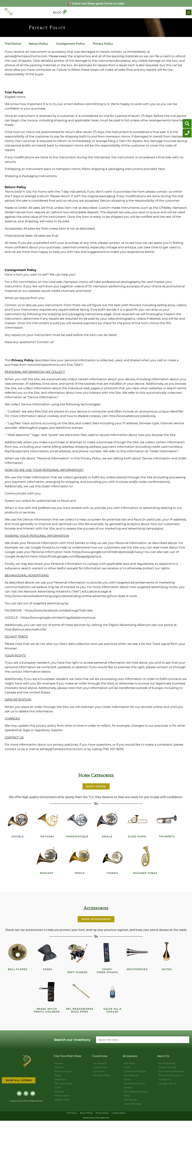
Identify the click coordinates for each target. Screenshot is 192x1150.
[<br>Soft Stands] (77, 952)
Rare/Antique (77, 836)
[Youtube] (32, 1093)
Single (107, 836)
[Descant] (47, 856)
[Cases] (47, 952)
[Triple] (79, 856)
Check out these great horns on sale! (97, 3)
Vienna (112, 872)
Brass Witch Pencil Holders (47, 1010)
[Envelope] (19, 1093)
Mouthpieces (137, 969)
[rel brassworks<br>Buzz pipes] (79, 992)
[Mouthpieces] (137, 952)
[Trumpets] (167, 819)
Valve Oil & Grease (112, 1010)
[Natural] (47, 819)
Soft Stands (77, 972)
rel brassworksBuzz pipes (79, 1010)
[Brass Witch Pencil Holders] (47, 992)
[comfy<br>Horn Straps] (107, 952)
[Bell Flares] (18, 952)
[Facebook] (25, 1093)
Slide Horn (137, 836)
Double (18, 836)
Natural (47, 836)
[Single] (107, 819)
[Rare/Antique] (77, 819)
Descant (47, 872)
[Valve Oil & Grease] (112, 992)
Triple (79, 872)
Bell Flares (17, 969)
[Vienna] (112, 856)
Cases (47, 969)
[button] (188, 12)
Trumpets (167, 836)
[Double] (18, 819)
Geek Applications (102, 1118)
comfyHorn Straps (107, 971)
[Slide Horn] (137, 819)
